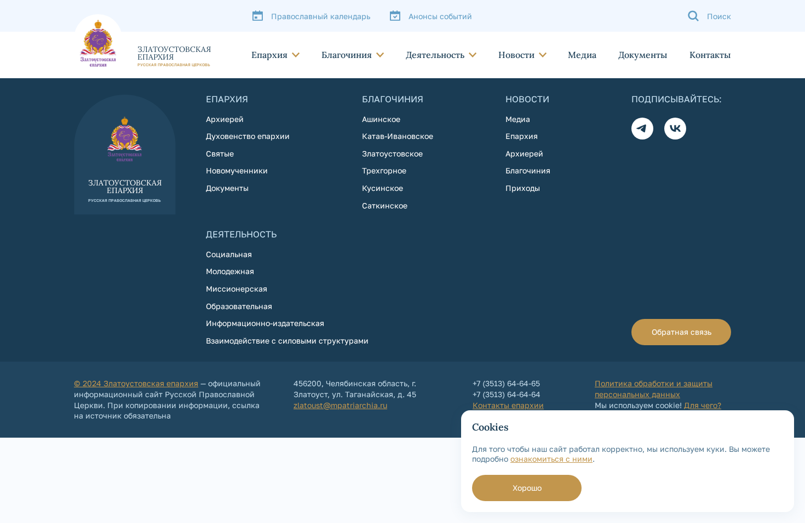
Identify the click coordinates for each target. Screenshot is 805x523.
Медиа (582, 54)
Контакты (710, 54)
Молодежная (230, 271)
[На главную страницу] (142, 40)
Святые (220, 153)
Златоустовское (392, 153)
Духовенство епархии (248, 136)
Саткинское (384, 205)
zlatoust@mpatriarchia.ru (340, 405)
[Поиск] (709, 16)
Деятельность (435, 54)
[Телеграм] (642, 129)
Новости (516, 54)
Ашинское (381, 119)
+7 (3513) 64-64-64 (506, 394)
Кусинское (382, 188)
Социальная (229, 254)
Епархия (269, 54)
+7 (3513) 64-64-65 (506, 383)
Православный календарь (320, 16)
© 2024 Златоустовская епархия (136, 383)
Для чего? (702, 405)
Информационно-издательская (265, 323)
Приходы (522, 188)
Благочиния (346, 54)
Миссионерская (236, 288)
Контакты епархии (508, 405)
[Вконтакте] (675, 129)
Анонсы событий (440, 16)
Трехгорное (384, 170)
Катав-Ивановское (397, 136)
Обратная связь (681, 331)
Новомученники (237, 170)
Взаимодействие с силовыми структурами (287, 340)
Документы (643, 54)
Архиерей (225, 119)
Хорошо (527, 487)
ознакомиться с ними (551, 458)
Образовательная (239, 306)
